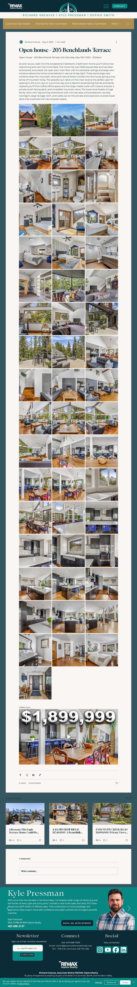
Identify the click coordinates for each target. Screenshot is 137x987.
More (114, 23)
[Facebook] (115, 949)
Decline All (111, 982)
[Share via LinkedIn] (33, 775)
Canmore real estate (18, 23)
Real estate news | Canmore (89, 23)
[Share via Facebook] (20, 775)
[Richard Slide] (66, 923)
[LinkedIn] (123, 949)
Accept (125, 982)
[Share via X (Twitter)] (27, 775)
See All (128, 798)
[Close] (133, 982)
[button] (128, 24)
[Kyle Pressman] (68, 923)
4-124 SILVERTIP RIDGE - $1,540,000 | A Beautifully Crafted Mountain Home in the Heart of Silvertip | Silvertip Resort (68, 831)
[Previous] (8, 908)
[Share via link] (40, 775)
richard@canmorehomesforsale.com (74, 945)
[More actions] (116, 42)
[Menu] (106, 6)
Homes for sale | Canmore (51, 23)
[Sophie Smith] (71, 923)
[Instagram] (100, 949)
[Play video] (68, 737)
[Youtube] (107, 949)
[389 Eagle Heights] (25, 814)
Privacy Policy (23, 983)
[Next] (129, 908)
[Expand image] (35, 120)
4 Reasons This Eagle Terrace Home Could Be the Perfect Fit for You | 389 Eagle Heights (24, 831)
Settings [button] (98, 982)
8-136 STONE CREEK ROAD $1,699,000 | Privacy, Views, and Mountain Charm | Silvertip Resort (112, 831)
